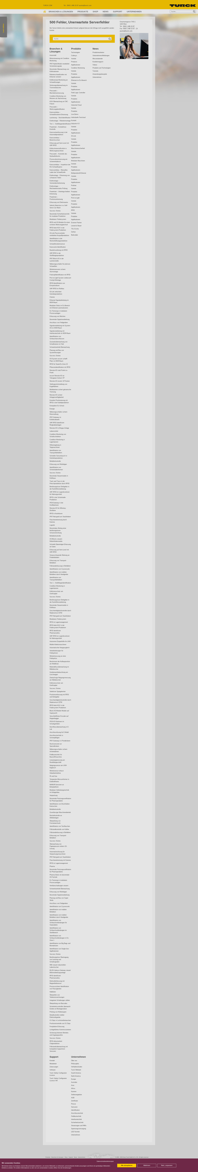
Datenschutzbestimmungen (105, 1161)
